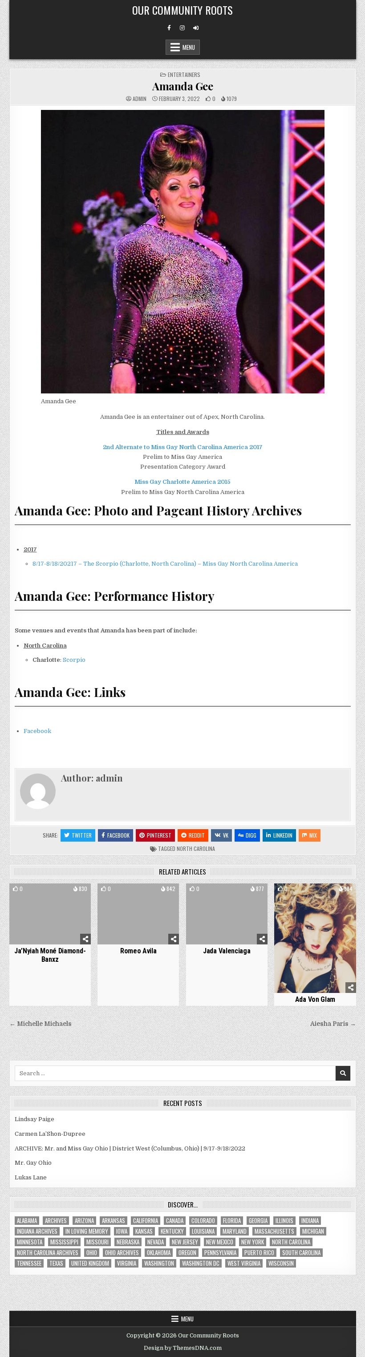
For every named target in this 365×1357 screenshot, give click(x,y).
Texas (56, 1263)
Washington (159, 1263)
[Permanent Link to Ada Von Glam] (315, 938)
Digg (251, 835)
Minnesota (29, 1242)
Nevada (155, 1242)
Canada (174, 1220)
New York (252, 1242)
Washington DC (200, 1263)
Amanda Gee (182, 86)
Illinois (284, 1220)
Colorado (203, 1220)
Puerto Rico (259, 1252)
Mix (313, 835)
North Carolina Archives (47, 1252)
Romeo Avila (138, 951)
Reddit (197, 835)
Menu (188, 47)
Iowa (121, 1231)
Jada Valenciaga (227, 951)
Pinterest (159, 835)
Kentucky (172, 1231)
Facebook (37, 731)
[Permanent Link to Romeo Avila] (138, 913)
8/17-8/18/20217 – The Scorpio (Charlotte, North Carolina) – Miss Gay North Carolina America (165, 563)
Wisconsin (281, 1263)
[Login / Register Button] (196, 28)
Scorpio (74, 659)
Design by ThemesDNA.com (183, 1348)
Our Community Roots (182, 10)
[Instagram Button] (182, 28)
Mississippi (64, 1242)
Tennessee (29, 1263)
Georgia (258, 1220)
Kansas (144, 1231)
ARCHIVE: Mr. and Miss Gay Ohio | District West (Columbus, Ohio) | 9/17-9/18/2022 (130, 1148)
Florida (232, 1220)
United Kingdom (90, 1263)
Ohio (91, 1252)
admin (139, 98)
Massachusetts (274, 1231)
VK (225, 835)
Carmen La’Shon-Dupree (50, 1133)
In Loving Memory (86, 1231)
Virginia (126, 1263)
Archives (56, 1220)
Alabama (27, 1220)
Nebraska (128, 1242)
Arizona (84, 1220)
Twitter (82, 835)
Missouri (97, 1242)
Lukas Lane (31, 1177)
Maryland (235, 1231)
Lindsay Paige (34, 1119)
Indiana (310, 1220)
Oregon (187, 1252)
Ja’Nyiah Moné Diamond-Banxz (49, 955)
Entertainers (184, 74)
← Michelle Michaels (40, 1024)
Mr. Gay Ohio (33, 1162)
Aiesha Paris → (333, 1024)
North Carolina (196, 848)
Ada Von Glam (315, 999)
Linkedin (282, 835)
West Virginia (243, 1263)
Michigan (313, 1231)
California (145, 1220)
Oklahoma (158, 1252)
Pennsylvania (220, 1252)
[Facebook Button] (169, 28)
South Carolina (301, 1252)
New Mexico (219, 1242)
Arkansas (113, 1220)
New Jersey (185, 1242)
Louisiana (203, 1231)
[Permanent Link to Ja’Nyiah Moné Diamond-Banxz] (50, 913)
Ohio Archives (122, 1252)
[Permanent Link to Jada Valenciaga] (227, 913)
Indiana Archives (37, 1231)
